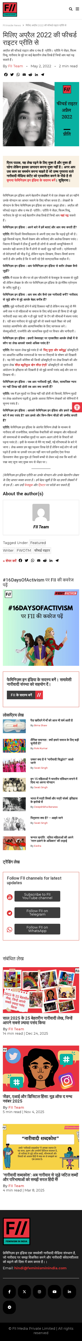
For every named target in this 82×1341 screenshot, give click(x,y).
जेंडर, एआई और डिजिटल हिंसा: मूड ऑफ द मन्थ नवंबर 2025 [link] (37, 1099)
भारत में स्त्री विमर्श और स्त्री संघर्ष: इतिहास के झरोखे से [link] (54, 800)
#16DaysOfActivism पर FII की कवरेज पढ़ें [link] (38, 582)
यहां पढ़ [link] (64, 215)
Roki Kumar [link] (41, 748)
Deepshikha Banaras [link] (46, 806)
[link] (77, 407)
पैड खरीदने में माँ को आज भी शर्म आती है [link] (52, 720)
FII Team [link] (15, 66)
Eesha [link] (37, 845)
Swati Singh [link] (41, 767)
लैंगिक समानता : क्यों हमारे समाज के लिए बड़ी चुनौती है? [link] (55, 741)
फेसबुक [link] (28, 485)
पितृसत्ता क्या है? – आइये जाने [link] (47, 818)
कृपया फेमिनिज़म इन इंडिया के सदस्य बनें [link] (31, 180)
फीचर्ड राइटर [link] (42, 550)
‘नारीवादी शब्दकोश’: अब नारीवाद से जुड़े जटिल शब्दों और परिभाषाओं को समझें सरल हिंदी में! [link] (40, 1177)
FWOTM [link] (24, 550)
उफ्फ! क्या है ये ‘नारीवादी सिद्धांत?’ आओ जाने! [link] (52, 761)
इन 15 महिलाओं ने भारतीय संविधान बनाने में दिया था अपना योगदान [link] (54, 780)
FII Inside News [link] (12, 25)
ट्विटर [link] (41, 485)
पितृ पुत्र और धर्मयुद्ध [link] (54, 350)
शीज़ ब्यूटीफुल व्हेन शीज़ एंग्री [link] (31, 365)
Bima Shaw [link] (40, 725)
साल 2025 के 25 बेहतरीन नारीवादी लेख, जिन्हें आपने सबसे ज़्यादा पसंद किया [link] (37, 1020)
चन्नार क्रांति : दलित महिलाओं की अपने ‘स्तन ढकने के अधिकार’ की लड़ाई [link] (52, 839)
